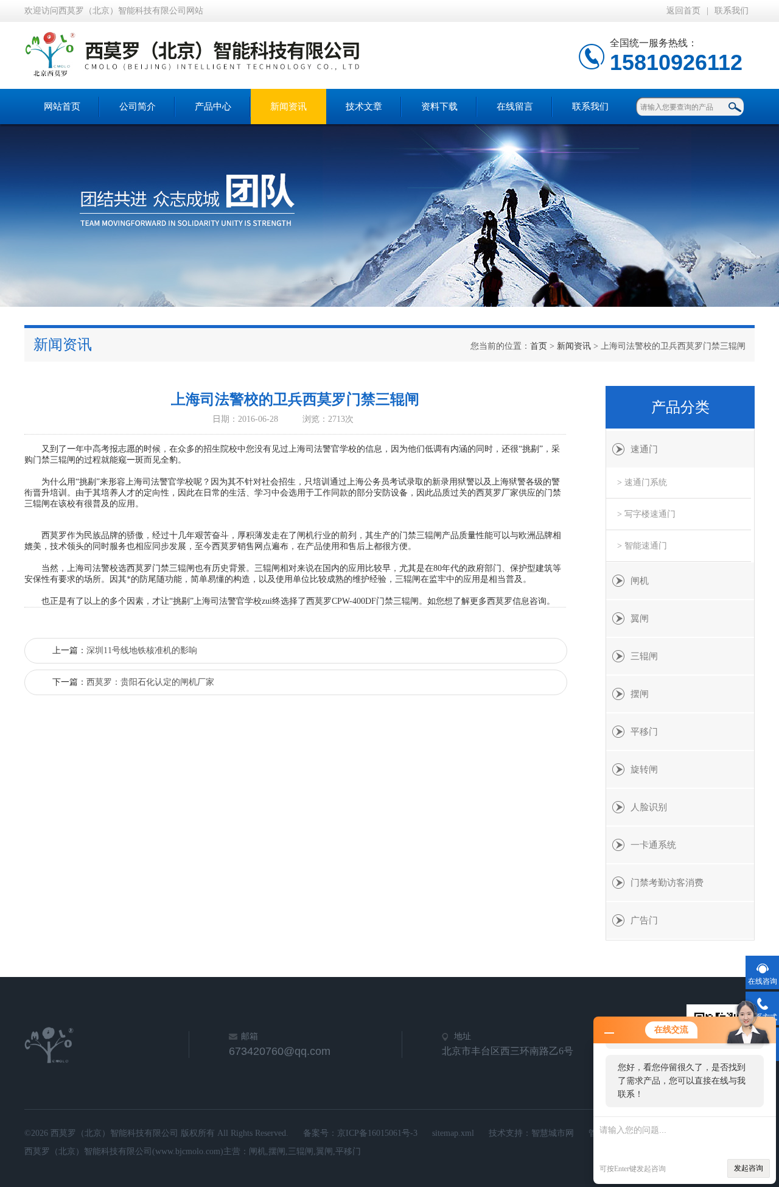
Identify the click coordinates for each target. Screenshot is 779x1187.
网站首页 (62, 106)
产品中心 (213, 106)
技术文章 (364, 106)
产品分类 (680, 407)
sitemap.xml (453, 1133)
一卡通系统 (653, 845)
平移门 (644, 732)
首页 (538, 346)
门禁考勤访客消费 (667, 883)
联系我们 (731, 10)
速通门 (644, 449)
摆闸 (640, 694)
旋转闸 (644, 769)
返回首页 (683, 10)
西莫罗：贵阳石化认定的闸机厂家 (150, 682)
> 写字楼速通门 (646, 514)
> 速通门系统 (642, 482)
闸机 (640, 581)
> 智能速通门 (642, 545)
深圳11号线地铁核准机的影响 (141, 650)
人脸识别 (649, 807)
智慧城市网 (552, 1133)
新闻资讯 (288, 106)
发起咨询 (748, 1168)
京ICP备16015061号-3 (377, 1133)
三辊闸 (644, 656)
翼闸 (640, 618)
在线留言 (515, 106)
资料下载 (439, 106)
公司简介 (137, 106)
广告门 (644, 920)
